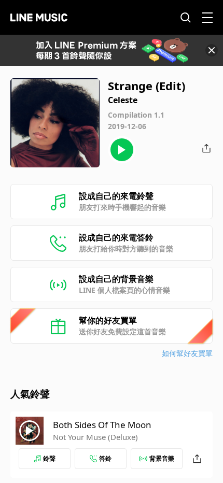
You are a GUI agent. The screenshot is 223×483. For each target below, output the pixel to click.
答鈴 (105, 458)
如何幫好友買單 (187, 353)
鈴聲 (49, 458)
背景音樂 (161, 458)
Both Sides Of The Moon (102, 425)
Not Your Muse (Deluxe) (95, 437)
